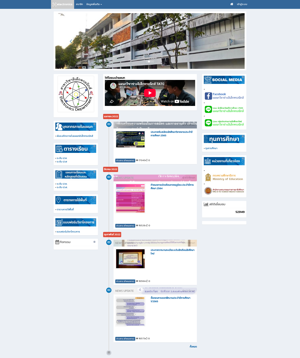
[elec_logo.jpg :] (75, 94)
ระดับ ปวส (62, 161)
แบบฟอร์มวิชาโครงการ (68, 232)
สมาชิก (79, 4)
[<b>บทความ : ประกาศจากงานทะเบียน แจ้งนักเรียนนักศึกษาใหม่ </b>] (130, 258)
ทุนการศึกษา (211, 148)
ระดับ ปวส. (62, 187)
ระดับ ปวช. (62, 184)
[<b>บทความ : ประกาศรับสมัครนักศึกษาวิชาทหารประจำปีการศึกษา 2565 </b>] (130, 139)
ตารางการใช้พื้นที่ (65, 209)
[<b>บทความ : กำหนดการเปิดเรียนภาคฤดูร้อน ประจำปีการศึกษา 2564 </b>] (130, 198)
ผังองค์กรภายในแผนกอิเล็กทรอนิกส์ (75, 136)
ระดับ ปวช (62, 158)
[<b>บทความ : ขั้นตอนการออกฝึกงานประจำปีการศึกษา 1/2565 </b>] (130, 311)
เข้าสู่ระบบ (242, 4)
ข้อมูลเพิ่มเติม (93, 4)
